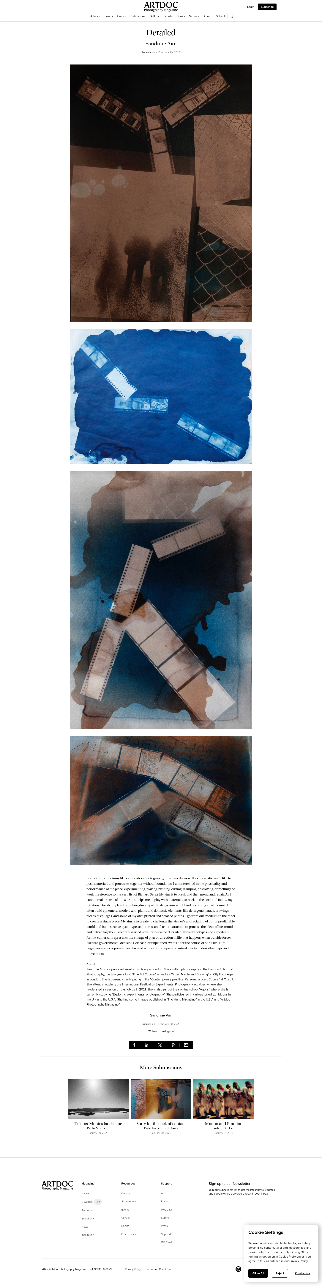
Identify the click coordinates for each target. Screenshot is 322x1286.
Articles (95, 16)
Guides (121, 16)
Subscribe (267, 7)
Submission (148, 52)
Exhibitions (138, 16)
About (207, 16)
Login (250, 7)
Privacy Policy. (298, 1261)
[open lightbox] (161, 195)
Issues (109, 16)
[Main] (161, 7)
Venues (194, 16)
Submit (220, 16)
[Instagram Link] (238, 1269)
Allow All (258, 1273)
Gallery (154, 16)
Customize (302, 1273)
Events (167, 16)
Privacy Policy (133, 1269)
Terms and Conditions (158, 1269)
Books (181, 16)
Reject (280, 1273)
